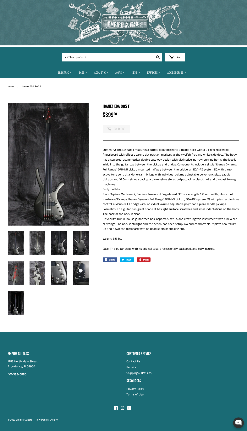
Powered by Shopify (47, 420)
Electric (64, 73)
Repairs (131, 367)
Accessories (175, 73)
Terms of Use (135, 394)
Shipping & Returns (138, 373)
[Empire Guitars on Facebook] (116, 408)
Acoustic (100, 73)
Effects (152, 73)
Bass (82, 73)
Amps (119, 73)
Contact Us (133, 361)
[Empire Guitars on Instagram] (122, 408)
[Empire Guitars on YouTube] (129, 408)
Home (11, 86)
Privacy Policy (135, 389)
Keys (134, 73)
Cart (178, 57)
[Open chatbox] (238, 422)
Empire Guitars (24, 420)
